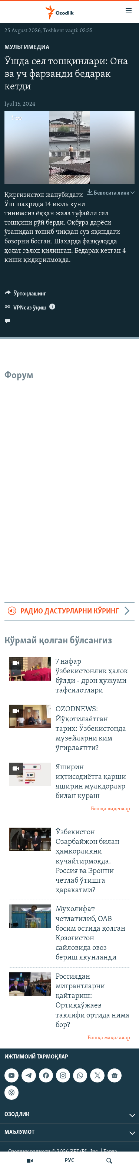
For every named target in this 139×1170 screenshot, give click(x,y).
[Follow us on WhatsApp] (80, 1076)
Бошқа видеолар (110, 809)
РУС (69, 1161)
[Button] (25, 295)
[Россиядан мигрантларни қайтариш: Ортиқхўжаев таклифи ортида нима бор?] (30, 984)
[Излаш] (109, 1161)
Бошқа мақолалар (108, 1038)
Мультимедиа (26, 47)
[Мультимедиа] (30, 1161)
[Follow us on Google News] (114, 1076)
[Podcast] (11, 1093)
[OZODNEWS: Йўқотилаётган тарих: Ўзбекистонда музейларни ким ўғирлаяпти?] (30, 716)
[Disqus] (69, 476)
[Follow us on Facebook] (46, 1076)
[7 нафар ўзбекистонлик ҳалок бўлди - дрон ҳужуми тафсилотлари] (30, 669)
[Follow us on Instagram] (63, 1076)
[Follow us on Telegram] (28, 1076)
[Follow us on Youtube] (11, 1076)
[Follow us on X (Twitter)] (97, 1076)
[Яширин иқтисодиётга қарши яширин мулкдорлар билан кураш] (30, 774)
